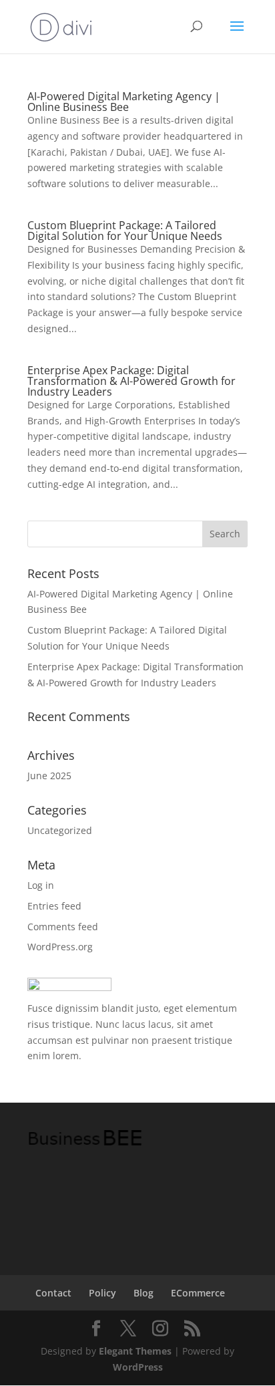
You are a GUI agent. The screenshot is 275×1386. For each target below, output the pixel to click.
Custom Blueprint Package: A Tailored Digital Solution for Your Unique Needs (124, 230)
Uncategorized (59, 830)
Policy (102, 1292)
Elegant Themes (135, 1351)
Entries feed (54, 905)
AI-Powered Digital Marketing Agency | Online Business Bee (123, 101)
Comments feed (62, 926)
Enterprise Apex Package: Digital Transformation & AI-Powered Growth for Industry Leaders (131, 381)
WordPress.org (60, 946)
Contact (53, 1292)
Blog (143, 1292)
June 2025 (49, 775)
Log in (40, 885)
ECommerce (198, 1292)
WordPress (138, 1367)
